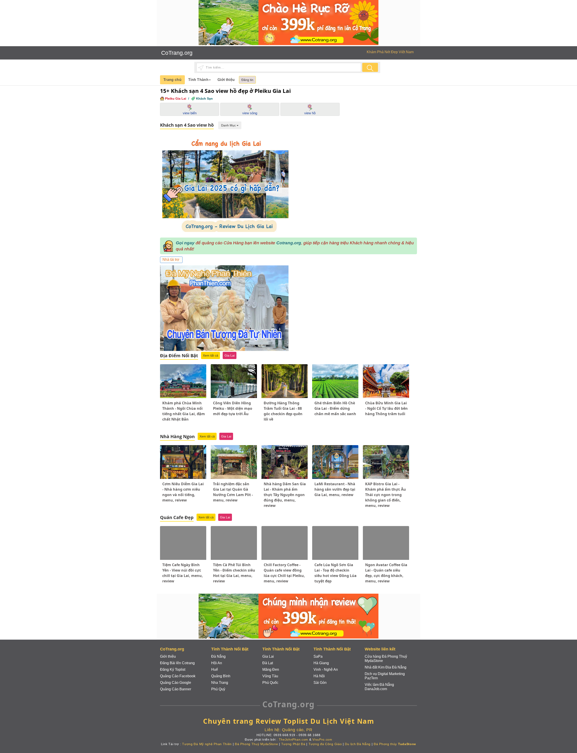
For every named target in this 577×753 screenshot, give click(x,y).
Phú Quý (218, 689)
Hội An (216, 663)
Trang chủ (172, 80)
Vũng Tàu (270, 676)
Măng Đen (270, 669)
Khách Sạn (204, 98)
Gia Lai (229, 355)
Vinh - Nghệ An (326, 669)
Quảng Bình (220, 676)
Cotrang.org (288, 242)
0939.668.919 (284, 735)
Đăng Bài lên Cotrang (177, 663)
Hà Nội (319, 676)
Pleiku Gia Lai (175, 98)
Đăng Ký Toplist (172, 669)
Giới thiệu (226, 80)
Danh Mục (229, 125)
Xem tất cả (210, 355)
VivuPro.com (322, 739)
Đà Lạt (267, 663)
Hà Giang (321, 663)
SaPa (318, 656)
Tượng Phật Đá (293, 744)
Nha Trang (219, 682)
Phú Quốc (270, 682)
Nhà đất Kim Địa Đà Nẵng (385, 667)
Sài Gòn (320, 682)
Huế (214, 669)
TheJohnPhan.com (293, 739)
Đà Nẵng (218, 656)
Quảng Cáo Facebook (177, 676)
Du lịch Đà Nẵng (358, 744)
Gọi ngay (185, 242)
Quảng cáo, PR (297, 730)
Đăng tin (247, 80)
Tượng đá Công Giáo (325, 744)
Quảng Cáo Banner (175, 689)
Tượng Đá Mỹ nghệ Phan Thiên (207, 744)
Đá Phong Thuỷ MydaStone (256, 744)
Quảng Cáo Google (175, 682)
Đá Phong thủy (395, 744)
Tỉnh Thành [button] (198, 80)
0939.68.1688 (309, 735)
